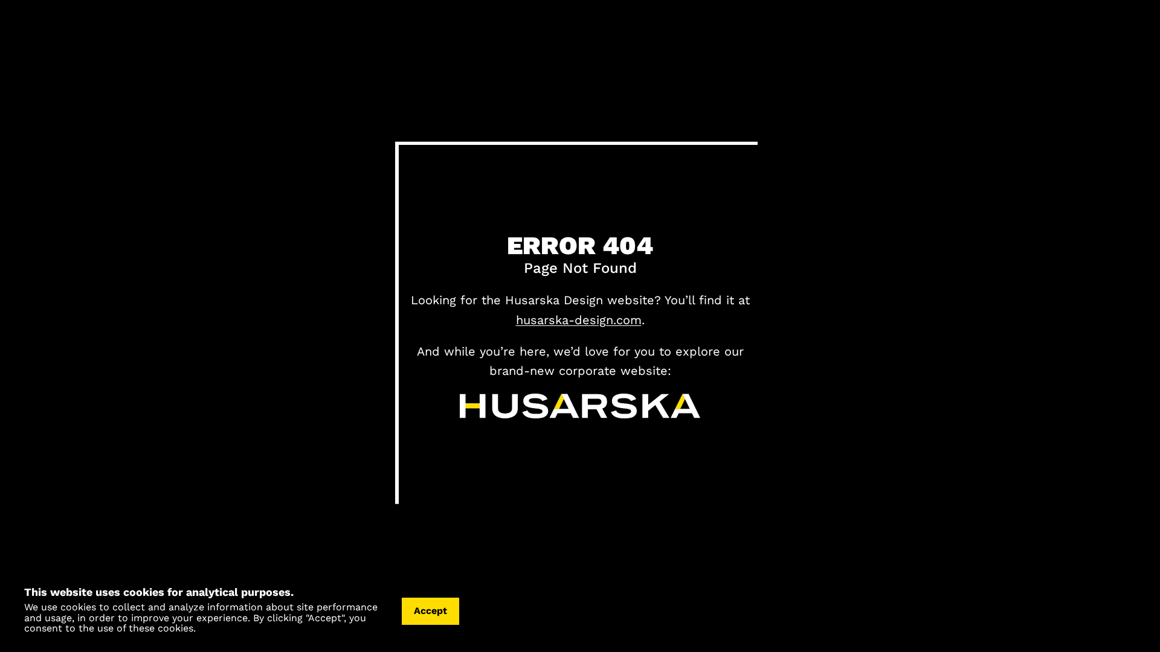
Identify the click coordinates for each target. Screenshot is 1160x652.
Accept (430, 610)
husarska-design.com (579, 320)
